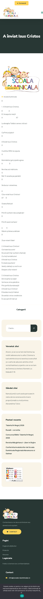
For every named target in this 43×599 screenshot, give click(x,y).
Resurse (6, 554)
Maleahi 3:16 (10, 372)
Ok (22, 596)
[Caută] (34, 328)
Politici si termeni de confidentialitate (16, 564)
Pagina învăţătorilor (9, 546)
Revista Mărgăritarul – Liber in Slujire (21, 442)
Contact (13, 532)
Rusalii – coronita (13, 430)
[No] (40, 591)
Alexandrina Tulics (13, 404)
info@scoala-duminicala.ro (19, 578)
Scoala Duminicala (10, 97)
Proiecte (6, 550)
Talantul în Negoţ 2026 (15, 425)
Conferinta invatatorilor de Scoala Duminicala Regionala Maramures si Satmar (20, 450)
